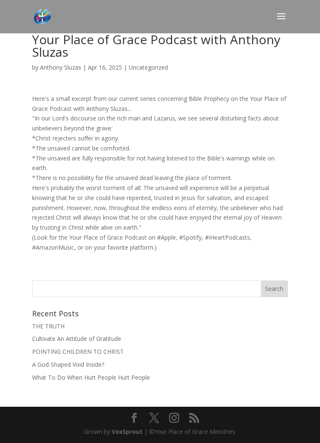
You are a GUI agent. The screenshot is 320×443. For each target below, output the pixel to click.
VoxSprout (127, 431)
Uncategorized (148, 67)
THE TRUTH (48, 326)
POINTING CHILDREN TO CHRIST (78, 351)
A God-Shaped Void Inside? (68, 364)
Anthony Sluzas (60, 67)
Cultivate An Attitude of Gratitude (76, 339)
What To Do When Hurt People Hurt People (91, 377)
